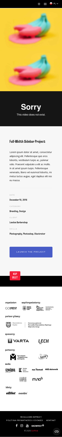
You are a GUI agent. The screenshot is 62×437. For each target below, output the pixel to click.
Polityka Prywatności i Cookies (24, 420)
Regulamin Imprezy (31, 417)
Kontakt (51, 420)
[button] (54, 3)
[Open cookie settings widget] (56, 431)
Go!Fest (34, 430)
